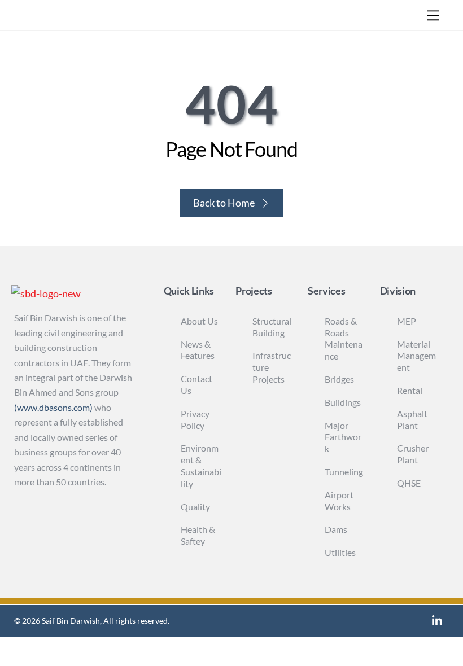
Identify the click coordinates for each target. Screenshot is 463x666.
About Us (199, 321)
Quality (195, 506)
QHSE (409, 482)
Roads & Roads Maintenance (343, 338)
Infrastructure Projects (271, 367)
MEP (406, 321)
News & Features (198, 350)
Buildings (343, 402)
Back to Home (224, 202)
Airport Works (339, 500)
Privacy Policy (195, 419)
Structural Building (271, 327)
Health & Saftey (198, 535)
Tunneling (344, 471)
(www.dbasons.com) (53, 407)
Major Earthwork (343, 437)
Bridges (339, 379)
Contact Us (196, 384)
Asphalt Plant (412, 419)
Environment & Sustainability (201, 465)
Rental (409, 390)
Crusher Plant (413, 453)
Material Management (416, 356)
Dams (336, 529)
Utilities (340, 552)
